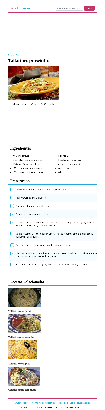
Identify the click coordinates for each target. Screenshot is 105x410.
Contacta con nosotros (43, 403)
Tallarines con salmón (21, 337)
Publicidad (62, 403)
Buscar (89, 8)
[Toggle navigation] (45, 8)
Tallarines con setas (19, 311)
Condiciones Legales (80, 403)
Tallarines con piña (19, 363)
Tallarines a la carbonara (22, 389)
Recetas (11, 55)
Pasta (18, 55)
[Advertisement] (52, 33)
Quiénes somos (22, 403)
